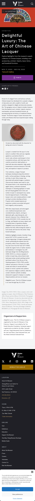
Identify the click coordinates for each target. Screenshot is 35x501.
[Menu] (3, 3)
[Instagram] (17, 361)
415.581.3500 (6, 395)
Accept (17, 489)
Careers (4, 456)
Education (4, 432)
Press (3, 453)
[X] (3, 361)
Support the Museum (8, 435)
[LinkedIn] (32, 361)
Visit (3, 426)
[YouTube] (24, 361)
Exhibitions (5, 429)
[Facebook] (10, 361)
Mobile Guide (5, 441)
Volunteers (5, 459)
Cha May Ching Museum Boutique (11, 438)
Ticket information (7, 416)
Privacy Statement (17, 498)
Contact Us (5, 462)
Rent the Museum (7, 465)
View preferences (17, 494)
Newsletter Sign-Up (17, 367)
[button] (32, 472)
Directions (5, 398)
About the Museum (7, 450)
